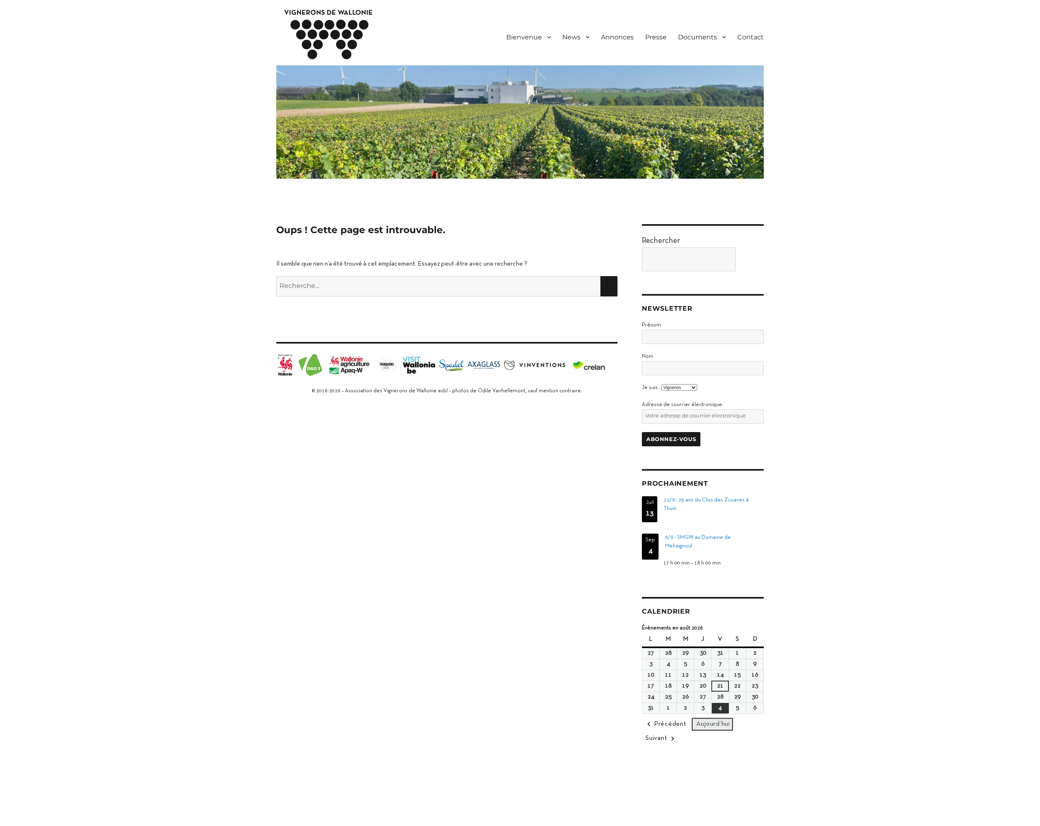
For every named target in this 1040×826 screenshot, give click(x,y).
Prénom (651, 325)
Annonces (617, 37)
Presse (656, 37)
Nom (647, 356)
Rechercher (661, 240)
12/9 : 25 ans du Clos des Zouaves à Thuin (706, 504)
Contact (750, 37)
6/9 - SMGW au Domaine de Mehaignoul (698, 542)
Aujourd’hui (713, 724)
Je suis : (651, 387)
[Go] (752, 259)
